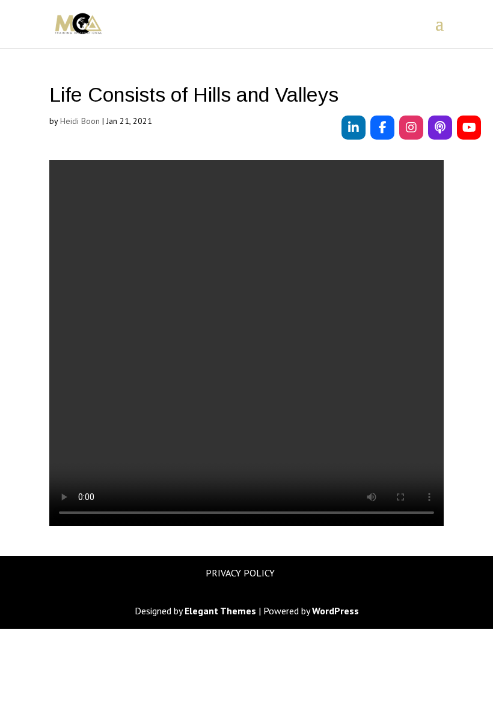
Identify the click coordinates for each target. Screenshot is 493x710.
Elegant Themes (220, 611)
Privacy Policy (240, 573)
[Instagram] (411, 128)
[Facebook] (382, 128)
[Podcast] (440, 128)
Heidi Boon (80, 121)
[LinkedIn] (353, 128)
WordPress (335, 611)
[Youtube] (469, 128)
